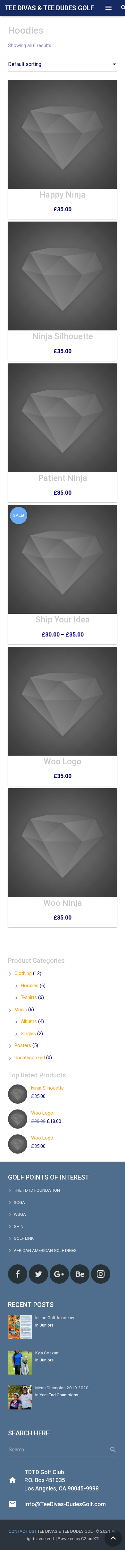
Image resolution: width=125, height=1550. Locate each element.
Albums (29, 1021)
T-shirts (29, 997)
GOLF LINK (24, 1238)
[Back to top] (113, 1538)
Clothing (23, 973)
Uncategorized (29, 1057)
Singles (28, 1033)
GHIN (18, 1226)
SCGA (19, 1202)
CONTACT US (21, 1531)
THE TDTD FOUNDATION (37, 1190)
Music (20, 1009)
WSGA (20, 1214)
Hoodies (29, 985)
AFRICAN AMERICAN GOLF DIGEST (46, 1250)
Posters (22, 1045)
